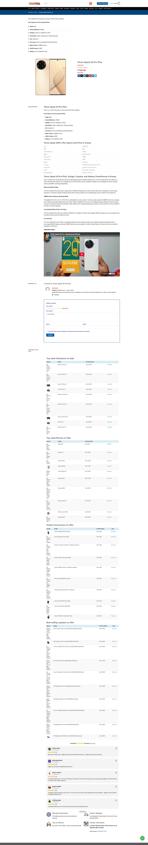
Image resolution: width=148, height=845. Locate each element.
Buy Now (110, 364)
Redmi (61, 8)
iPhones (72, 8)
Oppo (81, 8)
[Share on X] (81, 75)
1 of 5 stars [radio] (46, 308)
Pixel (77, 8)
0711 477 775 (102, 831)
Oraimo (100, 8)
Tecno (57, 8)
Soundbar (43, 8)
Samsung (66, 8)
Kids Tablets (107, 8)
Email (85, 324)
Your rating (49, 306)
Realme (91, 8)
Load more (82, 811)
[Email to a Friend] (87, 75)
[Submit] (90, 3)
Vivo (96, 8)
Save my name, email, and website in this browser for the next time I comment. (69, 331)
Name (48, 324)
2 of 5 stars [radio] (49, 308)
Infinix (86, 8)
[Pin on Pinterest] (90, 75)
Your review (49, 311)
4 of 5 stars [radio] (58, 308)
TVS (29, 8)
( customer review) (82, 67)
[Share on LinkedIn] (92, 75)
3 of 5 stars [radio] (53, 308)
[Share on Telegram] (95, 75)
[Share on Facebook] (79, 75)
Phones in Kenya (32, 12)
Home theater (35, 8)
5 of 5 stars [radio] (65, 308)
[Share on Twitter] (84, 75)
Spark (49, 110)
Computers (50, 8)
